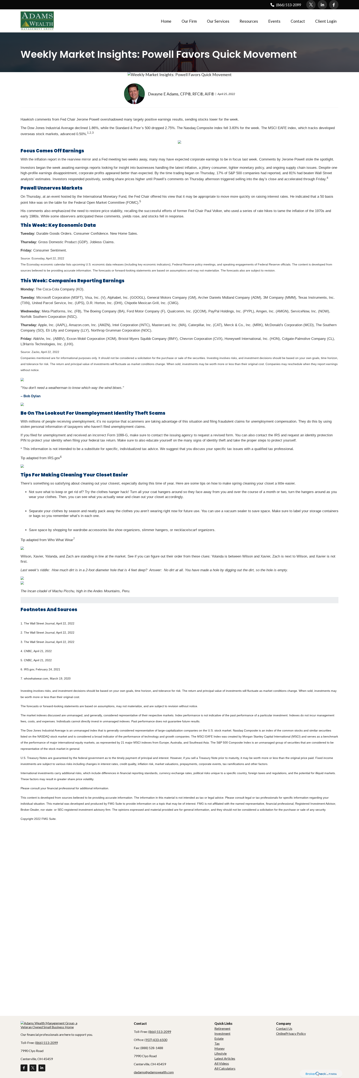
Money (219, 1048)
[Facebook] (333, 4)
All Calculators (224, 1068)
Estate (219, 1038)
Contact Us (284, 1028)
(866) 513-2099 (288, 4)
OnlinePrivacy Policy (291, 1033)
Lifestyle (220, 1053)
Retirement (222, 1028)
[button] (166, 21)
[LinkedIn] (322, 4)
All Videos (221, 1063)
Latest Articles (224, 1058)
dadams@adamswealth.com (154, 1072)
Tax (217, 1043)
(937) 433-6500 (156, 1040)
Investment (222, 1033)
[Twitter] (311, 4)
